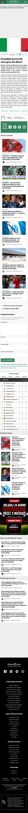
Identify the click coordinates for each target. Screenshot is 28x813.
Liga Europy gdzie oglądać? (14, 689)
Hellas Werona (15, 111)
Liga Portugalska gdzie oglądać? (14, 705)
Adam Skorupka (10, 118)
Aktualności (11, 6)
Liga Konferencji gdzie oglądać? (14, 692)
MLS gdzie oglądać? (14, 685)
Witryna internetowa (7, 351)
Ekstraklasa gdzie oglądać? (14, 707)
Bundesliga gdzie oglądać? (14, 700)
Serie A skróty (14, 756)
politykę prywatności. (19, 806)
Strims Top (14, 773)
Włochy (26, 6)
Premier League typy (14, 724)
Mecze (10, 376)
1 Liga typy (14, 737)
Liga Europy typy (14, 722)
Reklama (21, 780)
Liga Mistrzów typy (14, 717)
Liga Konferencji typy (14, 719)
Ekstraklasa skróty (14, 762)
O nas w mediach (15, 778)
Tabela (3, 376)
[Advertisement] (14, 23)
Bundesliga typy (14, 730)
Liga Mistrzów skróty (14, 745)
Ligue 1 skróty (14, 760)
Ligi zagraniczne (19, 6)
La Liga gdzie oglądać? (14, 696)
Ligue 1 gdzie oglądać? (14, 702)
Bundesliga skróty (14, 758)
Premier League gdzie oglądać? (14, 694)
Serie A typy (14, 728)
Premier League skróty (14, 752)
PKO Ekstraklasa (14, 373)
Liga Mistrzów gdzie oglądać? (14, 687)
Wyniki (17, 376)
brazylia (5, 111)
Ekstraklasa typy (14, 735)
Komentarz (4, 322)
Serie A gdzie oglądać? (14, 698)
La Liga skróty (14, 754)
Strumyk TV (14, 771)
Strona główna (3, 6)
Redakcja (5, 778)
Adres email (5, 344)
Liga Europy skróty (14, 749)
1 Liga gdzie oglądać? (14, 709)
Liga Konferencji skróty (14, 747)
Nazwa (3, 337)
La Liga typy (14, 726)
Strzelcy (24, 376)
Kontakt (14, 780)
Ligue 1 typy (14, 732)
